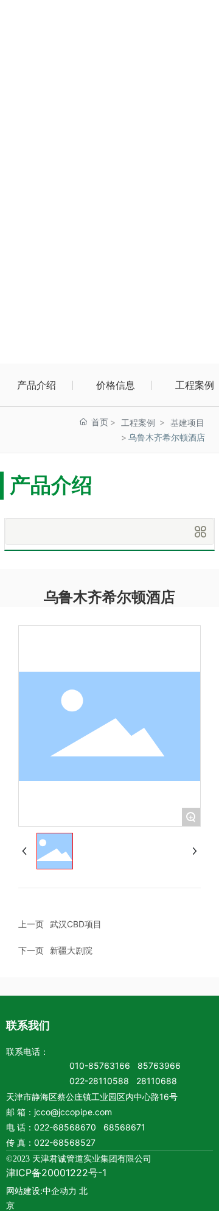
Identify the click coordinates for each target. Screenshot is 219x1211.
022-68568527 (65, 1142)
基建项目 (187, 422)
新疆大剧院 (71, 950)
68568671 (124, 1127)
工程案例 (138, 422)
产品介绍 (36, 385)
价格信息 (115, 385)
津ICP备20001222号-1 (56, 1172)
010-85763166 (99, 1065)
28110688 (156, 1081)
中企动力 (60, 1190)
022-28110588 (99, 1081)
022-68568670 (65, 1127)
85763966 (159, 1065)
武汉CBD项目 (76, 924)
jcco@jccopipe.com (73, 1112)
